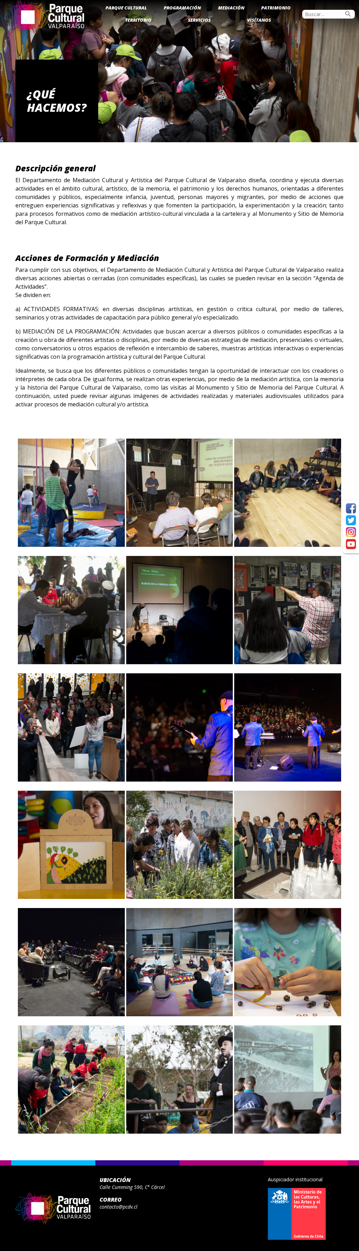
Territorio (138, 20)
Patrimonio (276, 8)
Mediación (231, 8)
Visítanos (259, 20)
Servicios (199, 20)
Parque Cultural (126, 8)
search (348, 14)
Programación (182, 8)
